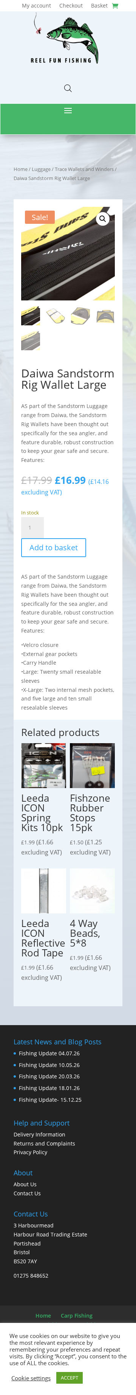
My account (36, 6)
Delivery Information (39, 1134)
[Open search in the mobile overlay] (68, 88)
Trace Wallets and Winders (84, 169)
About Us (25, 1184)
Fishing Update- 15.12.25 (50, 1099)
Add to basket (53, 547)
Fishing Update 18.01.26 (49, 1088)
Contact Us (27, 1193)
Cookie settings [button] (31, 1378)
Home (21, 169)
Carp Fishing (77, 1315)
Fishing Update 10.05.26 (49, 1065)
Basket (99, 6)
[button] (103, 219)
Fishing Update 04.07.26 (49, 1053)
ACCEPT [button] (69, 1377)
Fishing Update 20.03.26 (49, 1076)
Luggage (41, 169)
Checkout (71, 6)
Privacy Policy (30, 1152)
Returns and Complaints (44, 1143)
